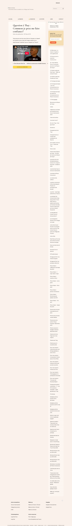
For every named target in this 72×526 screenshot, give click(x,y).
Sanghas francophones (51, 504)
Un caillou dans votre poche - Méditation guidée (55, 482)
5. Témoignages (53, 99)
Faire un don (53, 148)
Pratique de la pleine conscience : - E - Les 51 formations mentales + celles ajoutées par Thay (55, 388)
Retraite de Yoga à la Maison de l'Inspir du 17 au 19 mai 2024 (54, 446)
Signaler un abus (40, 525)
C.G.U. (45, 525)
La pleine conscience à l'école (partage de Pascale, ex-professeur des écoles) (55, 186)
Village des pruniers (15, 507)
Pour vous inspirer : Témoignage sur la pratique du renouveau (55, 374)
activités (41, 19)
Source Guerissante (15, 504)
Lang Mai (13, 519)
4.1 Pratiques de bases (55, 81)
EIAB (12, 509)
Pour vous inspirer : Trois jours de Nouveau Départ (54, 380)
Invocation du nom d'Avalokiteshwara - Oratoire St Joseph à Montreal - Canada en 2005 (55, 163)
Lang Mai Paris (14, 516)
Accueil (10, 19)
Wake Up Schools (32, 509)
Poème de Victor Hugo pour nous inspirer (54, 336)
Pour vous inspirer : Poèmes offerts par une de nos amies (54, 363)
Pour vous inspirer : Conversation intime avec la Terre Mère (55, 357)
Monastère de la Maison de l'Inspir (17, 525)
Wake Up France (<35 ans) (34, 504)
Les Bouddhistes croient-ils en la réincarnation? (53, 214)
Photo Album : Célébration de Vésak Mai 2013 (55, 267)
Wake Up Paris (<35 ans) (33, 507)
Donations (52, 127)
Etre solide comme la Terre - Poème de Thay (55, 144)
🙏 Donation (31, 19)
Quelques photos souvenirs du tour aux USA (55, 411)
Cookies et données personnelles (52, 525)
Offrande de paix (54, 254)
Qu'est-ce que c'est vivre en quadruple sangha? (54, 417)
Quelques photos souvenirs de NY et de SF (55, 404)
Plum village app (32, 516)
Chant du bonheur (54, 117)
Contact (61, 19)
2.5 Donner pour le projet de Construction (54, 58)
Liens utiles (52, 236)
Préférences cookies (61, 525)
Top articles (31, 525)
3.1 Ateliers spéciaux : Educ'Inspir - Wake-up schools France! (55, 72)
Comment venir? (54, 120)
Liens (51, 19)
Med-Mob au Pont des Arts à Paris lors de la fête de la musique (55, 240)
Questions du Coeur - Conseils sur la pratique (55, 431)
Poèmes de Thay (54, 340)
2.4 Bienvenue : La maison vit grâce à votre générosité (54, 52)
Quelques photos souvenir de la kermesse (54, 398)
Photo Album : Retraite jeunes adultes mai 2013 (54, 296)
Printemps (52, 394)
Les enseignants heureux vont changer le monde (55, 220)
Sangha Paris (49, 507)
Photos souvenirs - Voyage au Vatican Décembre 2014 (54, 329)
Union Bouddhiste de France (34, 519)
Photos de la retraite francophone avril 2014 (55, 311)
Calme (51, 106)
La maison (20, 19)
